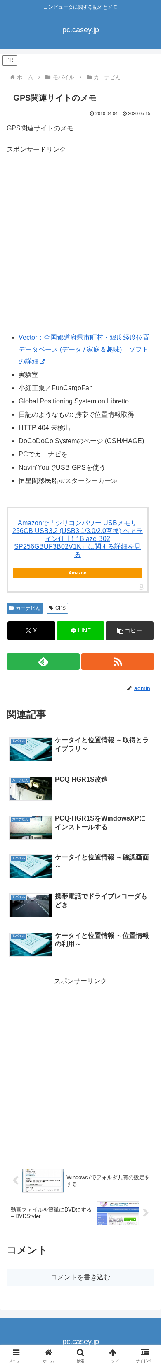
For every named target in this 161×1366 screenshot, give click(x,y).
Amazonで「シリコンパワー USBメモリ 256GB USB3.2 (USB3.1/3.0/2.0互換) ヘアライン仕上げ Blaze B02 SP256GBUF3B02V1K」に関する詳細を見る (77, 538)
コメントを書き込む (80, 1277)
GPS (60, 608)
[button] (130, 630)
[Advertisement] (80, 245)
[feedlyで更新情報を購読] (43, 661)
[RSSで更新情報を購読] (117, 661)
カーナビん (28, 608)
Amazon (78, 572)
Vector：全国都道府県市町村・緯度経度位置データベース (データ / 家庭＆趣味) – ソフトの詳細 (84, 349)
